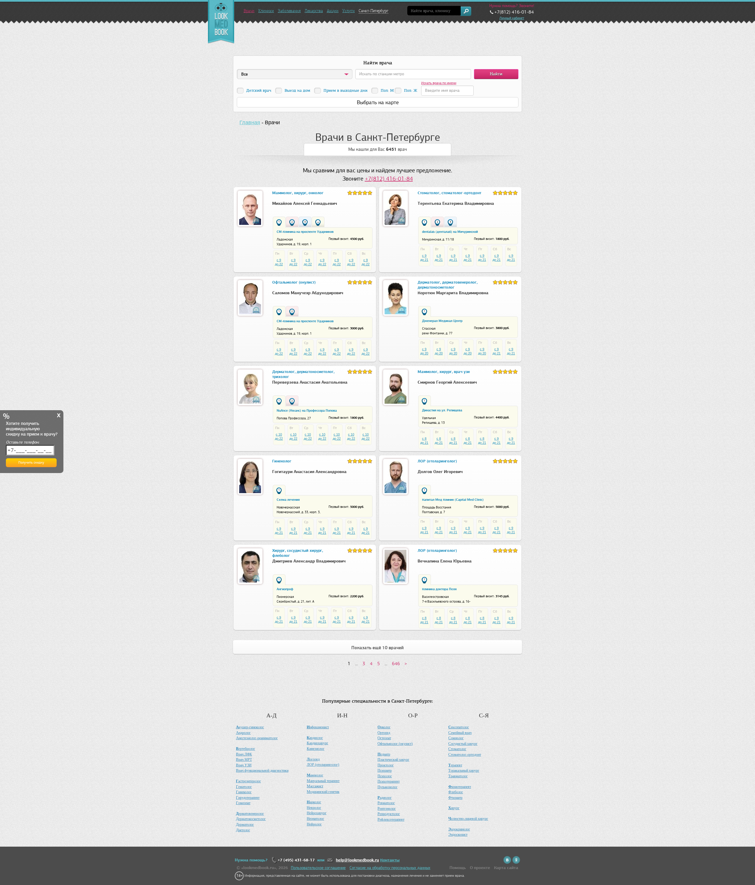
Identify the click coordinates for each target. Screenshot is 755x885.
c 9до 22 (279, 262)
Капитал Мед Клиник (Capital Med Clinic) (453, 500)
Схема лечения (288, 500)
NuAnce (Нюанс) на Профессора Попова (307, 410)
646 (396, 663)
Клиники (266, 10)
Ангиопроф (285, 589)
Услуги (348, 10)
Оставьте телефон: (22, 442)
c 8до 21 (424, 440)
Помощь (457, 867)
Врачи (249, 10)
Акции (333, 10)
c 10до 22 (279, 436)
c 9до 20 (424, 351)
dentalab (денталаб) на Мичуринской (450, 232)
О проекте (480, 867)
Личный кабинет (511, 18)
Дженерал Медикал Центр (442, 321)
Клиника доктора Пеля (439, 589)
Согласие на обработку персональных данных (389, 867)
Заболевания (289, 10)
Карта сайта (506, 867)
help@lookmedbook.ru (357, 860)
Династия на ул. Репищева (442, 410)
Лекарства (314, 10)
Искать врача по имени (438, 83)
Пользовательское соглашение (318, 867)
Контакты (390, 860)
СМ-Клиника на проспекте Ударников (305, 232)
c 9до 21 (424, 257)
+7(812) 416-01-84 (389, 178)
